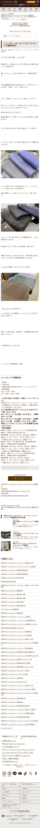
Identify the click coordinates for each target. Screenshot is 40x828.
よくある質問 (5, 792)
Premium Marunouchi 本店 (8, 581)
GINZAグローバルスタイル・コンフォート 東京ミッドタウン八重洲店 (19, 586)
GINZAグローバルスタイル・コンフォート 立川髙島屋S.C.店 (18, 620)
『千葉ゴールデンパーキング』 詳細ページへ (16, 439)
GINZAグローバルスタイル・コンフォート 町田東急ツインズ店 (19, 624)
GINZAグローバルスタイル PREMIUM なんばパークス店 (17, 667)
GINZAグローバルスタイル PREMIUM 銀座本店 (14, 570)
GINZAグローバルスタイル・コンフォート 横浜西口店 (16, 631)
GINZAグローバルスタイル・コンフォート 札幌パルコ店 (17, 563)
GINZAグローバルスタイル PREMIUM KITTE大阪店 (15, 663)
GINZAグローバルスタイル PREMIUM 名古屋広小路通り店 (17, 652)
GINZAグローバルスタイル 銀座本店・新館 (13, 598)
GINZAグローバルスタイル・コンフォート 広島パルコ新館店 (18, 709)
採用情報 (24, 798)
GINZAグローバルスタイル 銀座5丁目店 (12, 602)
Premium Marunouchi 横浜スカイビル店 (12, 628)
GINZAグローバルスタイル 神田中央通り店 (13, 605)
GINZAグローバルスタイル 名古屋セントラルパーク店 (16, 659)
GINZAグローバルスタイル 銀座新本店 (12, 590)
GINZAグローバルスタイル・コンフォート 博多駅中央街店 (17, 713)
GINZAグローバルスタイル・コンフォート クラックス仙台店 (18, 566)
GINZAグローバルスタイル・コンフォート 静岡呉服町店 (17, 648)
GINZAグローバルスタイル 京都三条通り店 (13, 698)
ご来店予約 (25, 788)
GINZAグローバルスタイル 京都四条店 (12, 702)
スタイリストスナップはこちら (20, 31)
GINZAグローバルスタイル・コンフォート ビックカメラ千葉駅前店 (19, 643)
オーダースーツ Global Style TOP (9, 784)
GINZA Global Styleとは (28, 784)
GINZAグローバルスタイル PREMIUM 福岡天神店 (15, 717)
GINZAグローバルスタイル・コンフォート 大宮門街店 (16, 635)
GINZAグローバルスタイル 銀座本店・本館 (13, 594)
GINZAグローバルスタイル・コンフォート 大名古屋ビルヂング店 (19, 655)
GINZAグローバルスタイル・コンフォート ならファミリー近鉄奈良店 (19, 693)
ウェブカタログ (26, 792)
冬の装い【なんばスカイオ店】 (10, 505)
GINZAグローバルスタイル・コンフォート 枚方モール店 (17, 685)
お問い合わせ (5, 795)
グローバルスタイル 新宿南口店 (10, 609)
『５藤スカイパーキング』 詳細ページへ (15, 462)
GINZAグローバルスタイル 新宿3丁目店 (12, 577)
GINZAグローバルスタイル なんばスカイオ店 (14, 681)
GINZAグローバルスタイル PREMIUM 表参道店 (14, 574)
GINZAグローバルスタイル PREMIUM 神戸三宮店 (15, 706)
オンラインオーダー (6, 728)
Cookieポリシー (26, 801)
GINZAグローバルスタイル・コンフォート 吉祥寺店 (15, 616)
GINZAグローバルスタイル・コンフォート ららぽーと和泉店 (18, 689)
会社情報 (24, 795)
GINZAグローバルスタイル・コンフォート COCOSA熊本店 (18, 724)
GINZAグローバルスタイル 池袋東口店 (12, 613)
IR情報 (3, 798)
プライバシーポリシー (8, 801)
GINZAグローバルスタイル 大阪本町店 (12, 678)
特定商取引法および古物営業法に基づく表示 (9, 805)
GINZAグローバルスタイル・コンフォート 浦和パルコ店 (17, 639)
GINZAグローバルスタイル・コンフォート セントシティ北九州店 (19, 720)
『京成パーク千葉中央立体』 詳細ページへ (16, 451)
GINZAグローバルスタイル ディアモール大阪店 (14, 674)
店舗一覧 (4, 788)
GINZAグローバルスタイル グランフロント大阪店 (15, 670)
